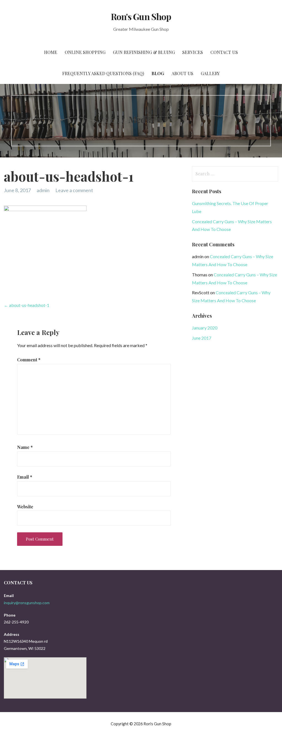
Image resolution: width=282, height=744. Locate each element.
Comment (28, 360)
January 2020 (204, 327)
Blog (157, 73)
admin (43, 190)
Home (50, 52)
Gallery (210, 73)
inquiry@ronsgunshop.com (27, 602)
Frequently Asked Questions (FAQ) (103, 73)
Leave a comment (74, 190)
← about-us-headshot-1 (26, 305)
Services (192, 52)
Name (25, 447)
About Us (182, 73)
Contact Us (224, 52)
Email (24, 477)
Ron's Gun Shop (141, 16)
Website (25, 506)
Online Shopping (85, 52)
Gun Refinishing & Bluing (144, 52)
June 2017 (201, 337)
